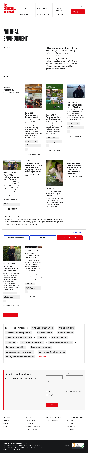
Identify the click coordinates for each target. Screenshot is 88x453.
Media (5, 426)
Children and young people (19, 333)
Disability (10, 342)
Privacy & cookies (53, 420)
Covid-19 (42, 337)
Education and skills (15, 347)
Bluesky (70, 420)
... (26, 149)
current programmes (55, 59)
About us (23, 8)
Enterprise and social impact (19, 352)
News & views (42, 8)
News (50, 391)
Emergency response (41, 347)
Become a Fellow (31, 429)
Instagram (71, 426)
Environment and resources (52, 352)
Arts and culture (66, 328)
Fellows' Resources (32, 426)
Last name (69, 374)
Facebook (70, 429)
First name (49, 374)
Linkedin (70, 423)
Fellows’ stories (58, 69)
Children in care (44, 333)
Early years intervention (32, 342)
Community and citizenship (19, 337)
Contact (6, 423)
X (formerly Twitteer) (75, 417)
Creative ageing (59, 337)
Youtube (70, 432)
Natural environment (30, 145)
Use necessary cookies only (16, 237)
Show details (77, 232)
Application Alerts (75, 391)
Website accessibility (54, 417)
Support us (58, 14)
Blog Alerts (52, 395)
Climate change (31, 141)
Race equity (29, 283)
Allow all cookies (70, 237)
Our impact (24, 14)
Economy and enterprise (60, 342)
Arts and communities (42, 328)
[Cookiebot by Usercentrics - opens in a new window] (9, 209)
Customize (42, 237)
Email (48, 381)
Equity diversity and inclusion (20, 357)
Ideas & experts (43, 14)
